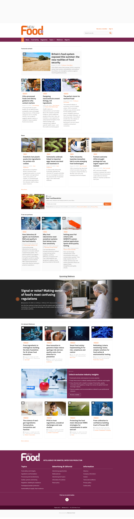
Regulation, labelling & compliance (31, 482)
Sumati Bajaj (35, 105)
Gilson (57, 302)
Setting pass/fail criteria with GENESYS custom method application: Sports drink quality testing (71, 240)
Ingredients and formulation (29, 474)
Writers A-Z (65, 507)
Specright (27, 359)
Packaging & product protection (30, 485)
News (25, 154)
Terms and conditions (89, 480)
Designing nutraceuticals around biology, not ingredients (51, 99)
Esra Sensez (56, 105)
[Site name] (32, 34)
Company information (89, 474)
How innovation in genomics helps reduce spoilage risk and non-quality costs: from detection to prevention (55, 351)
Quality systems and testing (29, 480)
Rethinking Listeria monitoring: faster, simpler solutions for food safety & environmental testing (101, 350)
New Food (72, 357)
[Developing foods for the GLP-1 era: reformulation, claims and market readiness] (70, 315)
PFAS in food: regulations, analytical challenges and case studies (55, 424)
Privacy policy (87, 482)
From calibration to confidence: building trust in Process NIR (101, 422)
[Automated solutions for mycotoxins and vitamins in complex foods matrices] (67, 315)
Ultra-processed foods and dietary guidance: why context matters (29, 99)
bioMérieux (49, 362)
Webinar (26, 342)
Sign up (107, 204)
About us (85, 471)
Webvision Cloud (71, 512)
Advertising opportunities (59, 471)
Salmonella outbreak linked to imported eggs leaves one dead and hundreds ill (54, 160)
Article (45, 93)
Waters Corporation (30, 435)
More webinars (25, 441)
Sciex (72, 435)
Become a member (102, 29)
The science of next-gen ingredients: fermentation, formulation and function (30, 425)
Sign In (111, 29)
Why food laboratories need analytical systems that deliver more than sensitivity (50, 239)
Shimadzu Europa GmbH (51, 247)
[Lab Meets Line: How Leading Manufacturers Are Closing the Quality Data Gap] (64, 315)
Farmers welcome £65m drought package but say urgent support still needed (100, 161)
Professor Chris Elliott (66, 65)
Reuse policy (55, 482)
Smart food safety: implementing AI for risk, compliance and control (77, 348)
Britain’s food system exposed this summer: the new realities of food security (65, 58)
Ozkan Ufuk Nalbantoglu (51, 107)
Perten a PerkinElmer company (103, 430)
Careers (85, 477)
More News (24, 189)
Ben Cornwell (83, 166)
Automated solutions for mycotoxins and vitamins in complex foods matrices (40, 293)
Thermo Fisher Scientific (69, 249)
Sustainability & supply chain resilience (32, 488)
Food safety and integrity (28, 471)
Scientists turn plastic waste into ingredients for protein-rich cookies (31, 160)
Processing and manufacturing (30, 477)
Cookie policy (87, 485)
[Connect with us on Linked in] (67, 499)
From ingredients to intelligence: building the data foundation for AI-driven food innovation (31, 350)
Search (110, 32)
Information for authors (58, 480)
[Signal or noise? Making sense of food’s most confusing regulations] (65, 315)
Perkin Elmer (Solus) (98, 359)
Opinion (25, 93)
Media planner (56, 474)
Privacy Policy (94, 206)
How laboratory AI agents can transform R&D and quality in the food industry (30, 238)
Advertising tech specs (58, 477)
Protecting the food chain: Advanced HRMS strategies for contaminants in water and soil (78, 425)
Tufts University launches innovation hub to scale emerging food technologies (78, 160)
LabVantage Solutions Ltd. (31, 245)
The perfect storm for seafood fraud (71, 97)
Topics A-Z (57, 507)
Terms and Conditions (82, 206)
